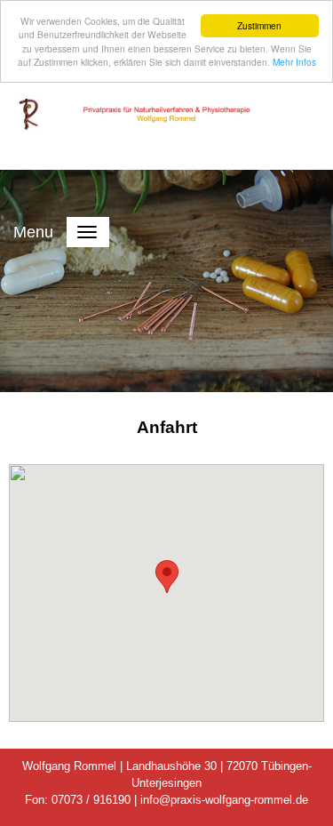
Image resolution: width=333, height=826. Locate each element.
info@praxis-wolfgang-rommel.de (224, 799)
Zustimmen (259, 25)
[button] (167, 576)
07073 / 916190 (91, 799)
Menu (33, 232)
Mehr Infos (294, 61)
